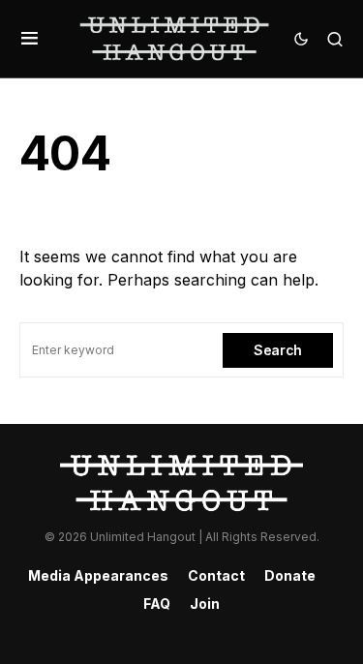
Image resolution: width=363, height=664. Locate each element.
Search (278, 350)
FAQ (156, 603)
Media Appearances (98, 575)
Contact (216, 575)
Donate (290, 575)
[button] (29, 38)
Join (205, 603)
